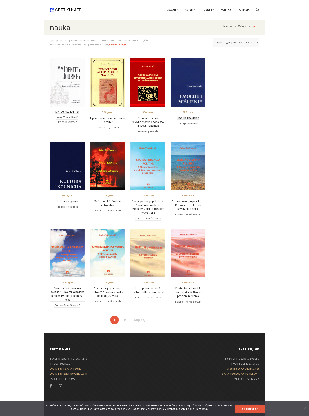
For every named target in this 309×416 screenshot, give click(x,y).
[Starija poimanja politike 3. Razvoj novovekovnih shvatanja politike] (188, 166)
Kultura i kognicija (67, 201)
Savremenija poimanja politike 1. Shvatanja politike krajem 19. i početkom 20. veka (67, 293)
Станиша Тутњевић (107, 127)
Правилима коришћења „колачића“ (187, 408)
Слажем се (249, 409)
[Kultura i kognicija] (67, 166)
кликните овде (117, 44)
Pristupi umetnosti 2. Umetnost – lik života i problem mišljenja (188, 292)
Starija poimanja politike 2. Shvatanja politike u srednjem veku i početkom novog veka (148, 206)
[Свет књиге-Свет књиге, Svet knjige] (65, 10)
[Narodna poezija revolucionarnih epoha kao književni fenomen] (147, 82)
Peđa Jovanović (67, 122)
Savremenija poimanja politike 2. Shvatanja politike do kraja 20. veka (107, 291)
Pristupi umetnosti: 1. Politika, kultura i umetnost (148, 290)
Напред (138, 320)
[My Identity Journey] (67, 82)
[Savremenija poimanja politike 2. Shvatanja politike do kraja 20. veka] (107, 253)
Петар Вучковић (188, 123)
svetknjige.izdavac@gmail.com (68, 373)
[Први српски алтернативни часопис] (107, 82)
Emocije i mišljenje (188, 117)
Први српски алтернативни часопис (107, 120)
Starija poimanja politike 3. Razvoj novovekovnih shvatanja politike (188, 204)
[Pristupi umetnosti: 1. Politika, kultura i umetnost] (147, 253)
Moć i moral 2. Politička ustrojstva (107, 203)
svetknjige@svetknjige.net (66, 368)
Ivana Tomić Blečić (67, 117)
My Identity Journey (67, 111)
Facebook (51, 386)
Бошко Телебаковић (108, 210)
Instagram (60, 386)
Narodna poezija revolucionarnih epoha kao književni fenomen (148, 121)
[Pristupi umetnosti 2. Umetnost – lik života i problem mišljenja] (188, 253)
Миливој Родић (148, 131)
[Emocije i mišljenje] (188, 82)
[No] (304, 408)
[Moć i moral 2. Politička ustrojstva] (107, 166)
